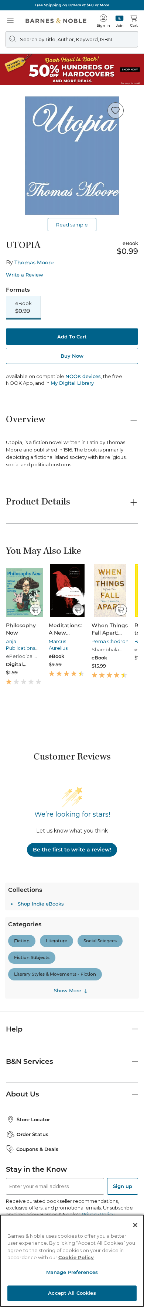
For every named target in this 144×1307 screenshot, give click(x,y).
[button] (72, 653)
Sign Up (17, 1284)
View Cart (124, 1234)
